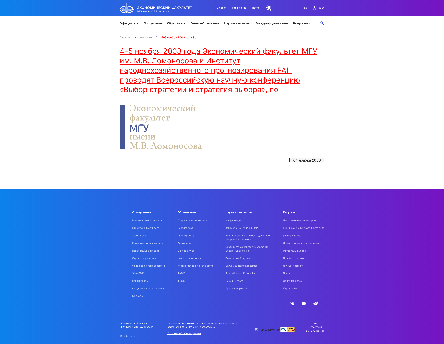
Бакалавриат (185, 227)
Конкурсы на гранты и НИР (241, 227)
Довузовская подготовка (192, 220)
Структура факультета (145, 227)
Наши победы (140, 280)
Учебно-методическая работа (195, 265)
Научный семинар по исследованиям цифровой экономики (247, 237)
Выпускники (301, 23)
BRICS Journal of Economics (241, 265)
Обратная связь (292, 280)
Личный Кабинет (293, 265)
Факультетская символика (148, 288)
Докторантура (186, 250)
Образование (176, 23)
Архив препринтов (236, 288)
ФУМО (181, 273)
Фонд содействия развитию (148, 265)
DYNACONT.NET (315, 331)
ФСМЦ (181, 280)
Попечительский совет (145, 250)
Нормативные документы (147, 243)
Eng (305, 7)
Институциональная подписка (301, 243)
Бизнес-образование (204, 23)
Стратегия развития (144, 258)
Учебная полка (291, 235)
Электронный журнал (238, 258)
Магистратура (186, 235)
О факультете (129, 23)
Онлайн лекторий (293, 258)
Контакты (137, 295)
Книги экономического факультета (303, 227)
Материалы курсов (294, 250)
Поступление (153, 23)
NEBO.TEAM (315, 327)
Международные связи (272, 23)
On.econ (221, 7)
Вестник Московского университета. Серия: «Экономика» (247, 248)
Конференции (233, 220)
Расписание (239, 7)
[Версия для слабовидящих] (269, 8)
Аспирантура (185, 243)
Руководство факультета (147, 220)
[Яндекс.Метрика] (267, 330)
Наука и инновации (237, 23)
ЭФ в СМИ (138, 273)
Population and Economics (240, 273)
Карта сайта (290, 288)
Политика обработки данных (184, 333)
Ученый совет (140, 235)
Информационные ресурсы (299, 220)
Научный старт (234, 280)
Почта (255, 7)
